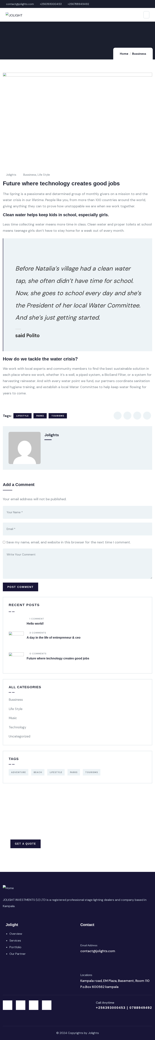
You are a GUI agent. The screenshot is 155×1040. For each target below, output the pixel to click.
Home (124, 54)
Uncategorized (19, 736)
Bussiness (139, 54)
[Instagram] (33, 1005)
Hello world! (35, 623)
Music (13, 718)
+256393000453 (111, 1008)
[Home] (8, 888)
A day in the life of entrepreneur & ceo (54, 637)
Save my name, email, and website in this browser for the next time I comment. (68, 542)
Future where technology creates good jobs (58, 658)
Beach (38, 772)
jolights (11, 175)
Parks (40, 415)
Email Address (88, 945)
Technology (17, 727)
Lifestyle (22, 415)
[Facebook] (20, 1005)
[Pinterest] (46, 1005)
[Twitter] (7, 1005)
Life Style (44, 175)
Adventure (18, 772)
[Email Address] (84, 936)
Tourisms (57, 415)
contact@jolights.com (97, 951)
